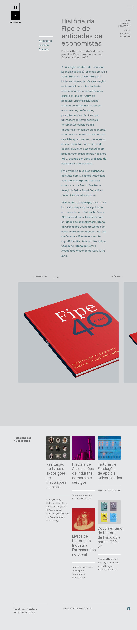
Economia (44, 45)
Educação (44, 49)
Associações (45, 40)
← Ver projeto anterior (125, 33)
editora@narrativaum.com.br (77, 608)
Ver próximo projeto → (124, 23)
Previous (45, 277)
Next (110, 277)
